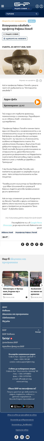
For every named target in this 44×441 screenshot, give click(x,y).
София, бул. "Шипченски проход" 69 (22, 371)
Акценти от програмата (14, 21)
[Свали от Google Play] (28, 406)
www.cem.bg (22, 381)
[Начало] (22, 4)
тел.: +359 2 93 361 (22, 359)
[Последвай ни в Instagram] (22, 437)
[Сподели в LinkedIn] (32, 244)
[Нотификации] (37, 6)
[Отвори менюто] (2, 6)
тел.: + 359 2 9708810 (22, 374)
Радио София (12, 34)
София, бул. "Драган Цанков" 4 (22, 357)
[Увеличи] (37, 80)
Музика (6, 321)
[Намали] (40, 80)
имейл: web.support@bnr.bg (22, 362)
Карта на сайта (22, 430)
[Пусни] (37, 102)
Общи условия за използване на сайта (22, 415)
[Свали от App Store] (16, 406)
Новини (6, 310)
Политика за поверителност (22, 420)
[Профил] (41, 6)
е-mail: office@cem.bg (22, 379)
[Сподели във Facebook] (22, 244)
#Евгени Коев (7, 232)
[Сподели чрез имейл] (41, 244)
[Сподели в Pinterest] (36, 244)
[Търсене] (36, 14)
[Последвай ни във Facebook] (16, 437)
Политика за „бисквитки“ (22, 425)
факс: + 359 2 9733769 (22, 376)
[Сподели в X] (27, 244)
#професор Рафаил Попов (26, 232)
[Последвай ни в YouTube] (27, 437)
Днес (4, 307)
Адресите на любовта (16, 39)
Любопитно (8, 317)
